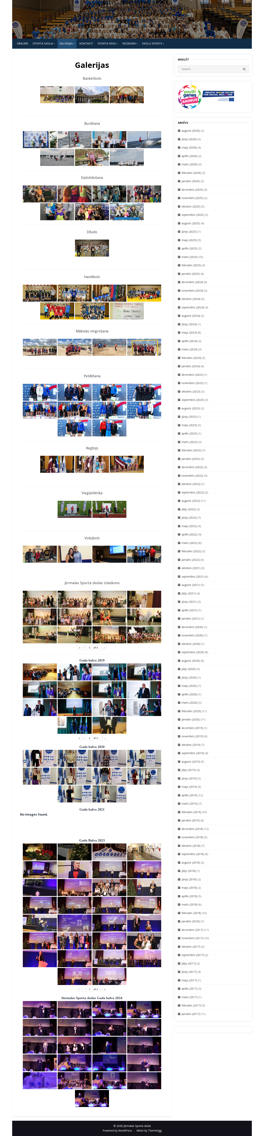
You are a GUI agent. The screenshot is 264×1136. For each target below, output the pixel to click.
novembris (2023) (192, 383)
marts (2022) (189, 543)
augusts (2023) (190, 408)
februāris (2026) (191, 173)
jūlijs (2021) (188, 593)
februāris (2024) (191, 358)
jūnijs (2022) (189, 517)
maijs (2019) (189, 787)
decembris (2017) (192, 930)
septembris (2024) (192, 307)
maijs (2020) (189, 686)
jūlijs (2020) (188, 669)
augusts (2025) (190, 223)
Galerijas (66, 43)
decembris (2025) (192, 189)
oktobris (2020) (190, 644)
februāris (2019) (191, 812)
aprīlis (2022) (189, 534)
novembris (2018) (192, 837)
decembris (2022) (192, 467)
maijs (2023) (189, 425)
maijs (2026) (189, 147)
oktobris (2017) (190, 946)
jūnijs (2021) (189, 601)
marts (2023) (189, 442)
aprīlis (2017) (189, 988)
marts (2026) (189, 164)
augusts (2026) (190, 130)
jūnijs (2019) (189, 778)
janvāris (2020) (190, 719)
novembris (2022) (192, 475)
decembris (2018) (192, 829)
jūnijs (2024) (189, 324)
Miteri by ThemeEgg (149, 1130)
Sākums (22, 43)
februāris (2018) (191, 913)
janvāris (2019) (190, 820)
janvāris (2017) (190, 1014)
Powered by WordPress (117, 1130)
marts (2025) (189, 257)
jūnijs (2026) (189, 139)
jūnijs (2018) (189, 879)
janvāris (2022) (190, 560)
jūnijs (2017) (189, 972)
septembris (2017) (192, 955)
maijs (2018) (189, 887)
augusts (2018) (190, 862)
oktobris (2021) (190, 568)
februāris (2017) (191, 1005)
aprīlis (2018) (189, 896)
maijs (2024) (189, 332)
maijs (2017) (189, 980)
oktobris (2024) (190, 299)
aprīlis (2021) (189, 610)
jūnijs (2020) (189, 677)
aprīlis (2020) (189, 694)
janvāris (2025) (190, 274)
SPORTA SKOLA (43, 43)
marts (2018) (189, 904)
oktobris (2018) (190, 846)
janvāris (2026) (190, 181)
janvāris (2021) (190, 618)
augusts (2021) (190, 585)
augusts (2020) (190, 660)
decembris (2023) (192, 374)
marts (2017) (189, 997)
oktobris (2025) (190, 206)
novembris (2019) (192, 736)
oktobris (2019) (190, 745)
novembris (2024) (192, 290)
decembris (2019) (192, 728)
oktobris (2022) (190, 484)
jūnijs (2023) (189, 416)
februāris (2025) (191, 265)
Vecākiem (128, 43)
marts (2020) (189, 702)
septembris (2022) (192, 492)
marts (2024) (189, 349)
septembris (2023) (192, 400)
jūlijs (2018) (188, 871)
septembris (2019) (192, 753)
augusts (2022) (190, 501)
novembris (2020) (192, 635)
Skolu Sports (152, 43)
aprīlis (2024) (189, 341)
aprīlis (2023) (189, 433)
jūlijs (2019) (188, 770)
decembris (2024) (192, 282)
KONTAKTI (86, 43)
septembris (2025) (192, 215)
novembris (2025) (192, 198)
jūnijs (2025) (189, 231)
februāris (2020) (191, 711)
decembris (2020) (192, 627)
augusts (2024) (190, 315)
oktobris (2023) (190, 391)
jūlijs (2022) (188, 509)
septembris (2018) (192, 854)
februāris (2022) (191, 551)
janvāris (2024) (190, 366)
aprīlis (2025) (189, 248)
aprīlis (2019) (189, 795)
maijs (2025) (189, 240)
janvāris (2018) (190, 921)
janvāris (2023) (190, 459)
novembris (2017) (192, 938)
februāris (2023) (191, 450)
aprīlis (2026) (189, 156)
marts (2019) (189, 803)
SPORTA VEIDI (107, 43)
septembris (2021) (192, 576)
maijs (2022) (189, 526)
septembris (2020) (192, 652)
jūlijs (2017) (188, 963)
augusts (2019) (190, 761)
